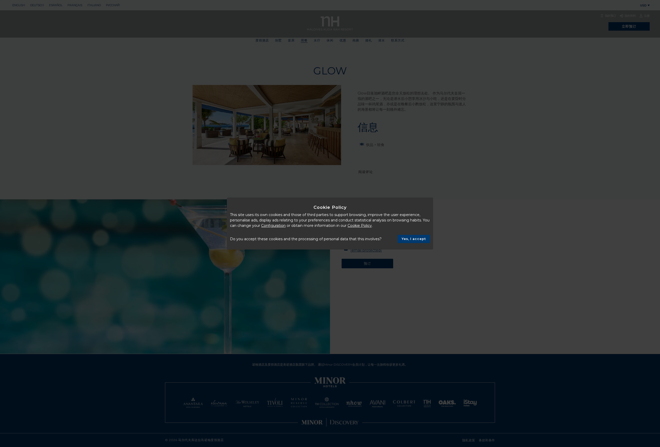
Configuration (273, 225)
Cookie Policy (360, 225)
